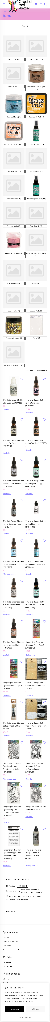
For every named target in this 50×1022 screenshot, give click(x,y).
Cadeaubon (7, 962)
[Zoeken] (45, 4)
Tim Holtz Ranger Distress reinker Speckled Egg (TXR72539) (35, 484)
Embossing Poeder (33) (13, 253)
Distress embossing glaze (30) (36, 88)
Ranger (11, 12)
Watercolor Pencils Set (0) (13, 365)
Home (5, 12)
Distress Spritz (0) (13, 226)
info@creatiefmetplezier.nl (18, 900)
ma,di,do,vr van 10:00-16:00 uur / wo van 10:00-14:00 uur (31, 891)
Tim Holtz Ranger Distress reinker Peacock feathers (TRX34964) (35, 564)
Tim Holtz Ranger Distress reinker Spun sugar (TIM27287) (35, 403)
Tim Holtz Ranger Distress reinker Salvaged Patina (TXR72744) (35, 605)
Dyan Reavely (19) (36, 226)
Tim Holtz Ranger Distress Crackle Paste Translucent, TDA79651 (36, 726)
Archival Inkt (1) (13, 87)
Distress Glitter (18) (14, 117)
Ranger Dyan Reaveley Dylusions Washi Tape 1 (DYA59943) (34, 645)
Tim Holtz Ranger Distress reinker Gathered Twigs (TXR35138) (13, 524)
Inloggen (6, 979)
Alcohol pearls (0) (36, 59)
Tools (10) (36, 338)
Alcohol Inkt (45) (14, 59)
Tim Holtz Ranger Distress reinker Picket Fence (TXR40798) (35, 524)
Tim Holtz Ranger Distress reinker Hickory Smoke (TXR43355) (13, 484)
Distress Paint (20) (14, 171)
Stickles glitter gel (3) (14, 338)
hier (32, 1001)
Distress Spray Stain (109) (36, 199)
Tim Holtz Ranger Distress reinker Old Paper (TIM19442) (13, 443)
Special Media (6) (36, 311)
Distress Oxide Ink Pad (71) (13, 144)
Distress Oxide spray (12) (36, 144)
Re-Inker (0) (36, 283)
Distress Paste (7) (36, 171)
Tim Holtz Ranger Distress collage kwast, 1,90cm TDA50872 (13, 726)
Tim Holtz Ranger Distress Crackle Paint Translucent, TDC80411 (35, 685)
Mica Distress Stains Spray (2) (36, 254)
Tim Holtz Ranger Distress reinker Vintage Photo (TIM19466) (13, 645)
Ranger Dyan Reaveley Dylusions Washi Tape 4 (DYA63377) (12, 685)
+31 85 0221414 (22, 886)
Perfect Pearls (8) (13, 283)
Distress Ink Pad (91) (36, 117)
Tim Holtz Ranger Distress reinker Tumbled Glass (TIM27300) (13, 564)
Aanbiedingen (8, 966)
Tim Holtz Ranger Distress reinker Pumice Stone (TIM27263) (13, 605)
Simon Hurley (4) (14, 311)
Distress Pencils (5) (14, 199)
